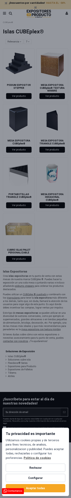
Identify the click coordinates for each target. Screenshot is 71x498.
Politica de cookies (37, 458)
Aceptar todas (35, 488)
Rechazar (35, 467)
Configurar (35, 478)
